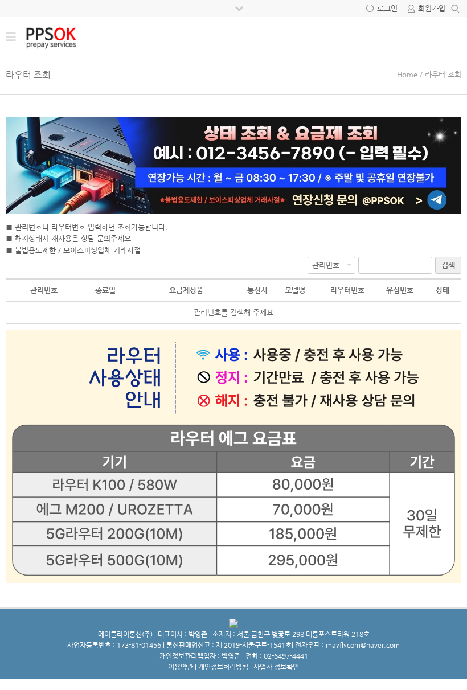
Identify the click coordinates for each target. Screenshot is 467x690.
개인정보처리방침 (223, 667)
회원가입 (431, 8)
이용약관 (180, 667)
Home (407, 74)
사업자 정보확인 (276, 667)
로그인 (387, 8)
